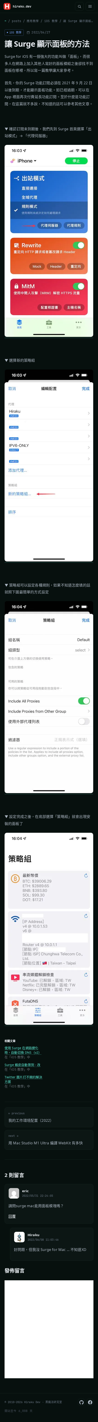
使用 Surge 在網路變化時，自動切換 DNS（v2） (23, 1050)
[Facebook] (90, 1402)
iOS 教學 (51, 21)
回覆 (12, 1216)
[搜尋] (79, 6)
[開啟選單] (90, 6)
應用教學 (33, 21)
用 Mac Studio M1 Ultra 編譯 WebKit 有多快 (45, 1139)
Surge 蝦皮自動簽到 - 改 (23, 1065)
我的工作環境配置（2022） (31, 1117)
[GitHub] (81, 1402)
